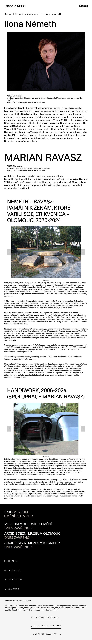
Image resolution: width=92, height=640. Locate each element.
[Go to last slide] (9, 252)
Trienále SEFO (15, 6)
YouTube (13, 589)
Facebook (14, 570)
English (9, 561)
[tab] (44, 280)
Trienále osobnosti (27, 14)
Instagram (15, 580)
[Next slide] (83, 252)
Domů (8, 14)
